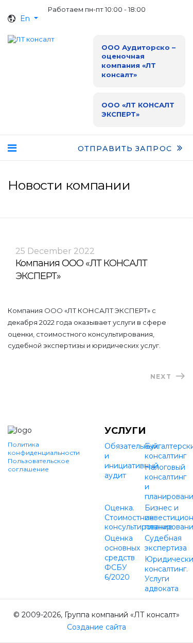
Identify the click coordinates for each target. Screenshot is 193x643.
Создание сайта (96, 627)
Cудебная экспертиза (165, 543)
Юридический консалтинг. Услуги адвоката (165, 574)
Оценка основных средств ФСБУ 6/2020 (122, 558)
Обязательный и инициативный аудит (124, 461)
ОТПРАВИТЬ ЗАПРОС (126, 148)
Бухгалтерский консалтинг (165, 451)
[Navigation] (12, 148)
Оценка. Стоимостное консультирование (124, 517)
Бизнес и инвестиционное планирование (165, 517)
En (25, 18)
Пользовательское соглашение (38, 465)
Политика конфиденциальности (44, 448)
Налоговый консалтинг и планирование (165, 482)
